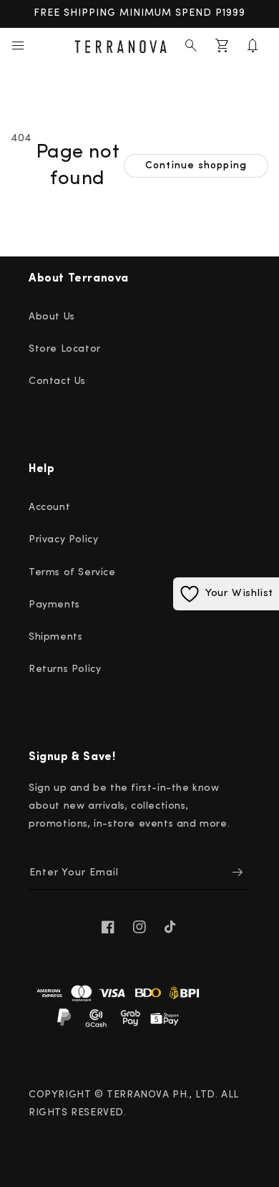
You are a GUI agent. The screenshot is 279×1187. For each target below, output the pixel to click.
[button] (18, 46)
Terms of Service (72, 572)
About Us (52, 317)
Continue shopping (196, 165)
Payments (54, 605)
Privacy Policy (63, 539)
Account (49, 507)
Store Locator (65, 349)
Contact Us (57, 381)
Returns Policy (65, 669)
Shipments (55, 637)
